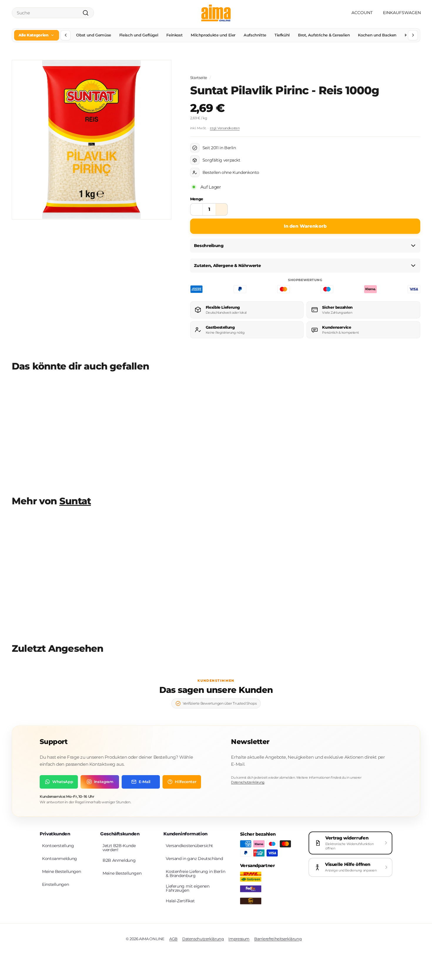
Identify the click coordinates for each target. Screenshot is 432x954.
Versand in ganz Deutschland (194, 858)
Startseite (198, 77)
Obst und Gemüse (93, 35)
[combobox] (53, 12)
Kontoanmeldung (59, 858)
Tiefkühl (282, 35)
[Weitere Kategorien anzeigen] (413, 35)
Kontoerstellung (58, 845)
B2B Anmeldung (119, 860)
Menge (196, 198)
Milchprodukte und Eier (213, 35)
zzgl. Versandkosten (225, 128)
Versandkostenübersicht (189, 845)
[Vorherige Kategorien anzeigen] (66, 35)
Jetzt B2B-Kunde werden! (119, 847)
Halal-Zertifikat (180, 900)
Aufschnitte (255, 35)
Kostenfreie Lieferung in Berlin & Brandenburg (195, 873)
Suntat (75, 501)
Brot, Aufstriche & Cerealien (324, 35)
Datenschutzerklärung (247, 782)
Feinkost (174, 35)
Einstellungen (55, 884)
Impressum (239, 938)
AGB (173, 938)
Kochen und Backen (377, 35)
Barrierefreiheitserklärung (278, 938)
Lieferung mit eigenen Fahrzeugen (187, 888)
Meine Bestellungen (61, 871)
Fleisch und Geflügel (138, 35)
